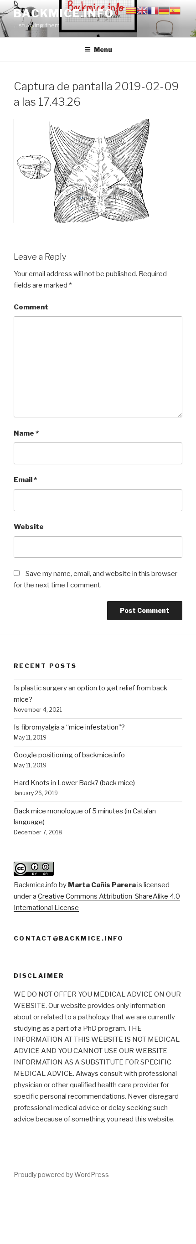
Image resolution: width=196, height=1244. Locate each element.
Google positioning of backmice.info (69, 755)
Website (29, 527)
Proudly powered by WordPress (61, 1174)
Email (25, 480)
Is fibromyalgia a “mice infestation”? (69, 727)
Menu (103, 49)
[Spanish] (175, 10)
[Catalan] (131, 10)
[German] (164, 10)
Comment (31, 307)
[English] (142, 10)
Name (26, 433)
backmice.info (64, 13)
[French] (153, 10)
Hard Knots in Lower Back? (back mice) (74, 783)
